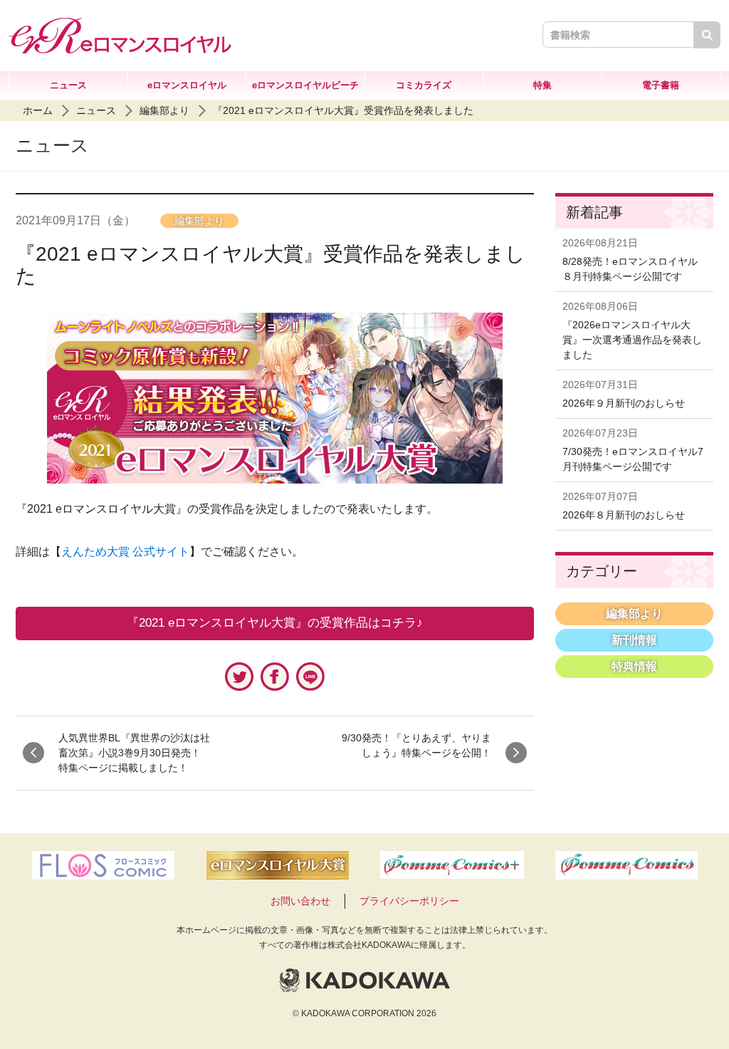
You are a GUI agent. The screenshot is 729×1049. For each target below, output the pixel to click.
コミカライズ (423, 85)
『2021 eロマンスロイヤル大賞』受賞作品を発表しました (343, 110)
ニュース (68, 85)
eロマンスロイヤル (186, 85)
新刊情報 (634, 640)
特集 (542, 85)
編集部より (164, 110)
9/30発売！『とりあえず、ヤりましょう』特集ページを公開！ (416, 745)
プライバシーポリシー (409, 901)
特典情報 (634, 666)
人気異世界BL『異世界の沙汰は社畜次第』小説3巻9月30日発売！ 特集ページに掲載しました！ (134, 752)
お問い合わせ (300, 901)
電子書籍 (660, 85)
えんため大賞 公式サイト (125, 552)
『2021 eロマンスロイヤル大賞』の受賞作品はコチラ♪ (275, 623)
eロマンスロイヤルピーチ (305, 85)
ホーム (38, 110)
